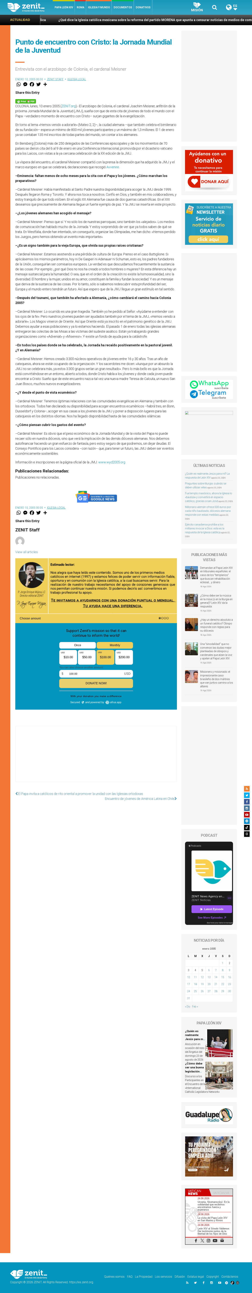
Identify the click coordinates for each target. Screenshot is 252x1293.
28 (215, 991)
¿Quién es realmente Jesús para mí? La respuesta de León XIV (195, 1039)
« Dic (187, 1006)
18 (195, 984)
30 (229, 991)
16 (229, 977)
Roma (80, 7)
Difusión (180, 1276)
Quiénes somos (114, 1276)
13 (209, 977)
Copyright (212, 1276)
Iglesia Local (77, 79)
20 (209, 984)
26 (202, 991)
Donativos (143, 7)
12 (202, 977)
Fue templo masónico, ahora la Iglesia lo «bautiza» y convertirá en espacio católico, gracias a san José (208, 497)
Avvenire (112, 167)
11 (195, 977)
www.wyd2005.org (111, 462)
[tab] (197, 1192)
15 (222, 977)
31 (188, 998)
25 (195, 991)
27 (209, 991)
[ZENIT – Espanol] (30, 7)
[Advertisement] (96, 758)
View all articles (26, 552)
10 (188, 977)
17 (188, 984)
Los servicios (163, 1276)
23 (229, 984)
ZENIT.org (68, 106)
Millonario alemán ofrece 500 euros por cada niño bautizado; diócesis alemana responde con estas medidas (208, 511)
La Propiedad (143, 1276)
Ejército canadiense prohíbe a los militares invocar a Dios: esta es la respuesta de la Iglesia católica (204, 528)
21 (215, 984)
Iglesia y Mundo (99, 7)
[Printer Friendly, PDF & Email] (25, 101)
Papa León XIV (64, 7)
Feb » (195, 1006)
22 (222, 984)
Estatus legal (195, 1276)
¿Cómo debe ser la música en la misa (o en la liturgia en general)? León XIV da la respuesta (216, 601)
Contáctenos (229, 1276)
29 (222, 991)
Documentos (123, 7)
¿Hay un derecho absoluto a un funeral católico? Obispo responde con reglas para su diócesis (216, 625)
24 (188, 991)
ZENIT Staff (55, 79)
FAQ (129, 1276)
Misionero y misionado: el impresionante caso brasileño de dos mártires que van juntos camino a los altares (216, 679)
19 (202, 984)
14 (215, 977)
